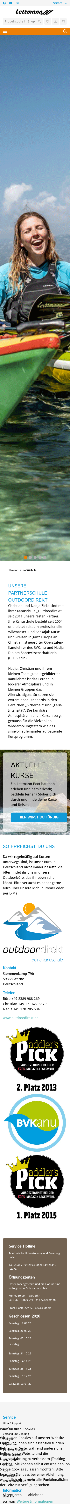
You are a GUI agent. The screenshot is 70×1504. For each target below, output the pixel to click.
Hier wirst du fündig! (39, 817)
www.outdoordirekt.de (20, 1018)
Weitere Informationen (35, 1501)
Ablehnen (36, 1495)
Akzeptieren (12, 1495)
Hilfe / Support (12, 1423)
